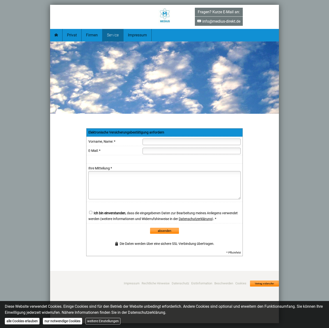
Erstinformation (201, 283)
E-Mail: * (94, 151)
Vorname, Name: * (101, 141)
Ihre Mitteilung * (100, 168)
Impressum (131, 283)
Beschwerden (223, 283)
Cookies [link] (240, 283)
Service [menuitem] (113, 35)
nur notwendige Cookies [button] (62, 321)
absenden (164, 231)
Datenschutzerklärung (195, 219)
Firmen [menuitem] (92, 35)
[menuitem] (56, 35)
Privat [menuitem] (72, 35)
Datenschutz (180, 283)
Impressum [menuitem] (137, 35)
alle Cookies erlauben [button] (22, 321)
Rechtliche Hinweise (156, 283)
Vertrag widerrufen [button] (264, 283)
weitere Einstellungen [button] (103, 321)
